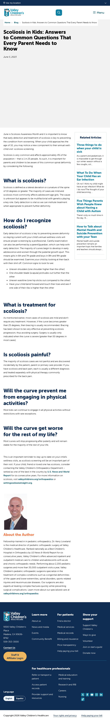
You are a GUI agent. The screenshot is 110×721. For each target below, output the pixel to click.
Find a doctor (64, 620)
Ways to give (89, 634)
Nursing (62, 696)
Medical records (65, 632)
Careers (62, 690)
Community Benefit (42, 638)
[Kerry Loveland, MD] (15, 529)
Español (19, 698)
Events (35, 632)
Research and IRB (67, 684)
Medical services (65, 626)
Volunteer (88, 640)
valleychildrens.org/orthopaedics (35, 479)
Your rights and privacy (65, 715)
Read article (90, 156)
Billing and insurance (67, 638)
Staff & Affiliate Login (15, 656)
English (9, 698)
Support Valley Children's (90, 627)
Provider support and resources (42, 696)
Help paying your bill (67, 650)
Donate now (89, 652)
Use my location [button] (13, 3)
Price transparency (66, 644)
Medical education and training (67, 676)
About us (36, 620)
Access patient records (39, 686)
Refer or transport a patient (41, 676)
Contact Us (9, 647)
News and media (40, 626)
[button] (98, 12)
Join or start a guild (92, 646)
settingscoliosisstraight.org (17, 482)
